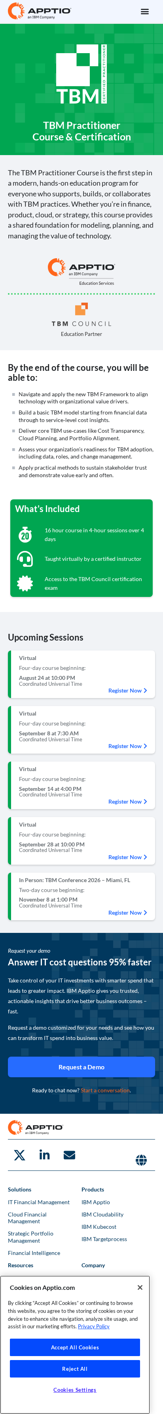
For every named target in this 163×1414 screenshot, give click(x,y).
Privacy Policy (94, 1326)
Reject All (75, 1369)
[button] (144, 10)
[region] (75, 1345)
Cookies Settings (75, 1390)
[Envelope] (69, 1155)
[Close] (140, 1287)
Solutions (19, 1189)
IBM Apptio (96, 1202)
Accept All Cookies (75, 1347)
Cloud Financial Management (27, 1217)
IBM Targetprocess (104, 1239)
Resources (20, 1265)
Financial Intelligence (34, 1252)
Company (93, 1265)
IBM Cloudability (102, 1214)
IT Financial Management (39, 1202)
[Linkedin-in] (44, 1155)
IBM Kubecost (99, 1226)
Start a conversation (105, 1090)
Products (93, 1189)
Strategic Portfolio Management (30, 1236)
